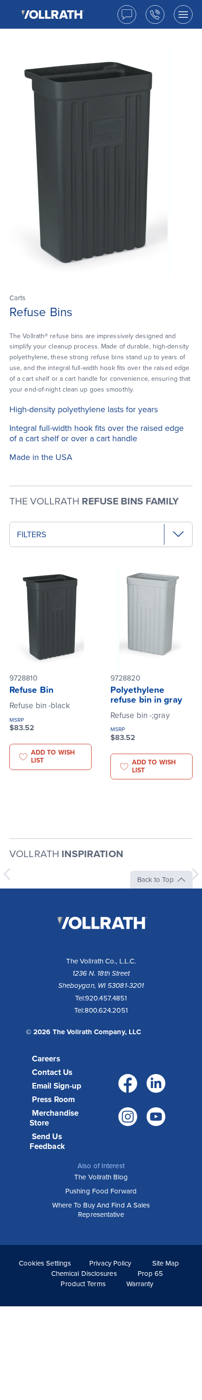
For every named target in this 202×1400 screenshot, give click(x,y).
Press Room (53, 1099)
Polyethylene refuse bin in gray (146, 695)
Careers (46, 1059)
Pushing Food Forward (101, 1191)
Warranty (140, 1284)
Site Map (165, 1263)
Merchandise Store (54, 1118)
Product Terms (83, 1284)
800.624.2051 (106, 1010)
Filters (32, 534)
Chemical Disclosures (84, 1273)
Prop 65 (150, 1273)
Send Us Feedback (47, 1141)
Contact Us (52, 1072)
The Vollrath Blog (101, 1177)
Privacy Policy (110, 1263)
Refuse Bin (31, 690)
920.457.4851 (106, 998)
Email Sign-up (56, 1086)
